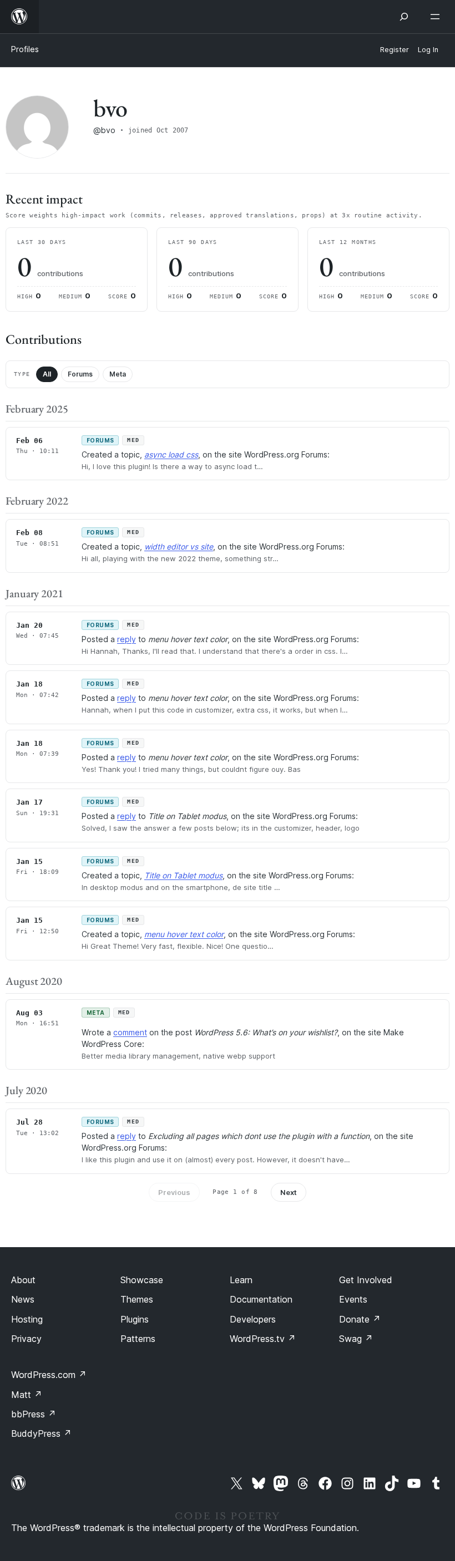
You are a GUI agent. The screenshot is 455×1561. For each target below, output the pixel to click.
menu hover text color (184, 934)
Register (394, 49)
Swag (356, 1338)
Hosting (27, 1319)
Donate (360, 1319)
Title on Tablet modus (183, 875)
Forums (80, 374)
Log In (428, 49)
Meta (117, 374)
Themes (136, 1299)
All (47, 374)
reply (126, 639)
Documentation (261, 1299)
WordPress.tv (263, 1338)
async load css (171, 454)
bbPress (33, 1414)
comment (130, 1032)
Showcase (141, 1279)
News (22, 1299)
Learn (241, 1279)
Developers (253, 1319)
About (23, 1279)
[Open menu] (437, 16)
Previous (174, 1192)
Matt (26, 1394)
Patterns (137, 1338)
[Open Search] (403, 16)
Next (288, 1192)
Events (353, 1299)
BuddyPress (41, 1433)
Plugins (134, 1319)
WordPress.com (49, 1374)
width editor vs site (178, 546)
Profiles (25, 49)
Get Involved (365, 1279)
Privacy (26, 1338)
